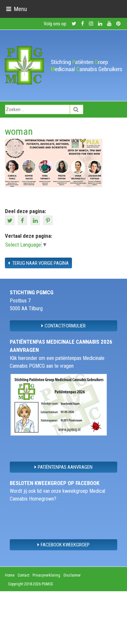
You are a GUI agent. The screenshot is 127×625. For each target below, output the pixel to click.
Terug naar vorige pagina (40, 263)
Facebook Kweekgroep (65, 545)
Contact (23, 575)
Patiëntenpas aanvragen (65, 467)
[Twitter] (10, 220)
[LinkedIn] (36, 220)
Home (9, 575)
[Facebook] (23, 220)
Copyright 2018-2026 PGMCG (30, 584)
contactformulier (65, 326)
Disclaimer (72, 575)
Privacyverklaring (46, 575)
